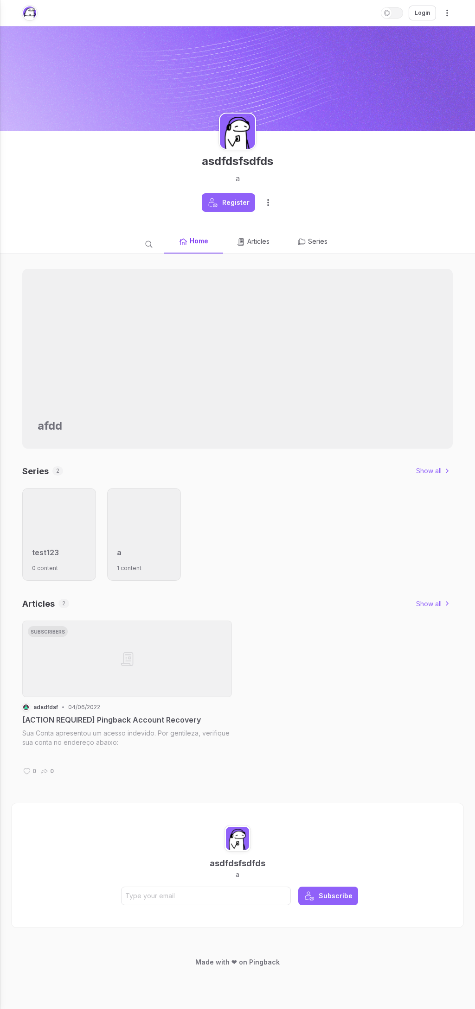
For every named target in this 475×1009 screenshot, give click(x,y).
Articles (258, 241)
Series (317, 241)
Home (199, 241)
